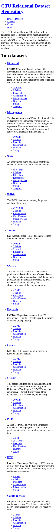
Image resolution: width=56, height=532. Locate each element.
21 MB (16, 514)
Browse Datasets (15, 19)
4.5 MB (16, 290)
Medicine (17, 142)
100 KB (17, 243)
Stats (10, 156)
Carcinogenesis (16, 495)
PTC (10, 457)
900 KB (17, 137)
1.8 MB (16, 358)
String (16, 103)
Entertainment (19, 213)
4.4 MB (16, 438)
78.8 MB (17, 87)
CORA (11, 265)
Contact (10, 24)
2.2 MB (16, 325)
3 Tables (17, 139)
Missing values (20, 98)
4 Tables (17, 402)
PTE (10, 419)
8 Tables (17, 90)
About (10, 27)
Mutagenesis (14, 112)
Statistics (11, 21)
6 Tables (17, 517)
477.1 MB (18, 208)
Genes (10, 345)
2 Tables (17, 246)
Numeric (17, 101)
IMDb (11, 194)
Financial (13, 63)
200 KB (17, 399)
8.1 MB (16, 476)
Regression (18, 177)
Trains (11, 230)
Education (18, 175)
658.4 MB (18, 169)
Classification (19, 95)
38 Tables (17, 440)
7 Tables (17, 210)
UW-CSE (13, 378)
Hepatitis (12, 309)
